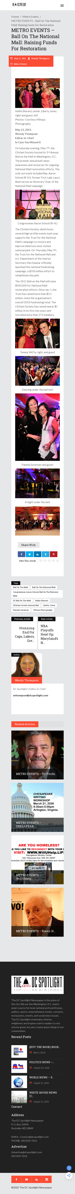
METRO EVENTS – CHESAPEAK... (28, 824)
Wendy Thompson (40, 58)
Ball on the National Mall (43, 587)
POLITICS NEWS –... (41, 1062)
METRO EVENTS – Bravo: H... (36, 931)
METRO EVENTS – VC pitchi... (36, 774)
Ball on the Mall (20, 587)
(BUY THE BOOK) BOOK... (44, 1047)
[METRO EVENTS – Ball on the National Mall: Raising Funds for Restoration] (26, 668)
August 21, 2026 (41, 1083)
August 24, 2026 (41, 1067)
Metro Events (30, 16)
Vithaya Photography (42, 610)
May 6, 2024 (39, 1052)
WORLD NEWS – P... (41, 1077)
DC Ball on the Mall (22, 600)
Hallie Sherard (41, 600)
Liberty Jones (49, 605)
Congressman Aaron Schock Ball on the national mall (35, 594)
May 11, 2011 (20, 58)
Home (15, 16)
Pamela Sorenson (21, 610)
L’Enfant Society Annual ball (26, 605)
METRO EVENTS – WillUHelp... (28, 876)
